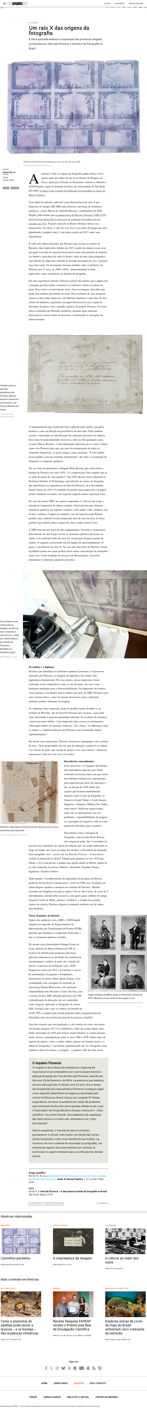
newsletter (119, 4)
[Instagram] (57, 1368)
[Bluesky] (63, 1368)
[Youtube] (81, 1368)
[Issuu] (99, 1368)
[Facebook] (47, 1368)
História (15, 188)
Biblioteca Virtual (78, 1397)
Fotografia (36, 1204)
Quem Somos (61, 1383)
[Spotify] (88, 1368)
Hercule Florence (54, 1204)
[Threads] (69, 1368)
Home (44, 1383)
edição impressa (136, 4)
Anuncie (79, 1383)
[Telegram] (75, 1368)
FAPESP (33, 1397)
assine (107, 4)
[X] (51, 1368)
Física (6, 188)
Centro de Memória (106, 1397)
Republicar (103, 1203)
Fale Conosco (98, 1383)
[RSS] (93, 1368)
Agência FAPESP (52, 1397)
